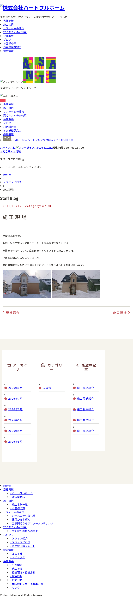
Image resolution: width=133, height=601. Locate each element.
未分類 (46, 206)
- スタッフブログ (20, 542)
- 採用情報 (16, 576)
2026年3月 (15, 441)
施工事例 (8, 24)
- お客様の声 (17, 508)
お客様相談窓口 (12, 47)
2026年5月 (15, 420)
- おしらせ (16, 553)
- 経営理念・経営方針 (22, 572)
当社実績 (8, 21)
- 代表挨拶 (16, 569)
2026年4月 (15, 431)
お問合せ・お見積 (10, 151)
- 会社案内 (16, 565)
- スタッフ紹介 (19, 538)
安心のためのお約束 (15, 32)
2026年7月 (15, 398)
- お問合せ (16, 580)
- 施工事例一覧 (19, 504)
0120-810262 (42, 140)
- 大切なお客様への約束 (24, 531)
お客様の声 (9, 43)
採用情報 (8, 51)
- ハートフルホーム (21, 493)
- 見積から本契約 (20, 519)
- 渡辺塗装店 (17, 497)
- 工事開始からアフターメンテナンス (31, 523)
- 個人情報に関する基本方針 (26, 584)
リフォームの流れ (13, 28)
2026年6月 (15, 409)
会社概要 (8, 36)
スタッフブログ (12, 182)
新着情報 (8, 550)
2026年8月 (15, 388)
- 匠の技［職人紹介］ (22, 546)
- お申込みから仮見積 (22, 516)
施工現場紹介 (85, 388)
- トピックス (17, 557)
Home (7, 174)
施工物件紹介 (85, 409)
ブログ (7, 40)
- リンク (15, 587)
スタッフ (8, 535)
